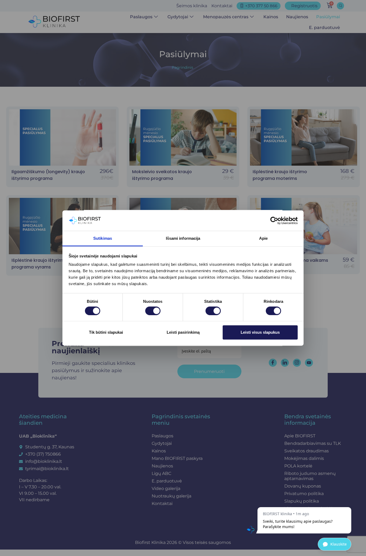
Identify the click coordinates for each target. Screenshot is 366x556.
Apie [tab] (263, 238)
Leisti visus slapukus (260, 332)
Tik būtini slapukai (106, 332)
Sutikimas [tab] (102, 238)
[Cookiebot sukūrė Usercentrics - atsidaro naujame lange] (274, 221)
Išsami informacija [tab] (183, 238)
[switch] (152, 310)
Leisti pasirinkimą (183, 332)
